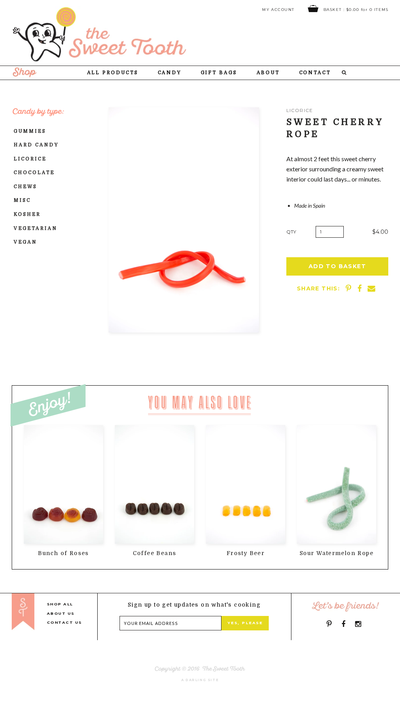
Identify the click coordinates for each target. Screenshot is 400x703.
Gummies (30, 131)
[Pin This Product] (349, 288)
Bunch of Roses (63, 553)
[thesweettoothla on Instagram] (358, 624)
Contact (315, 72)
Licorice (30, 159)
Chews (25, 186)
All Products (113, 72)
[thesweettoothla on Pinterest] (329, 624)
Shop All (60, 604)
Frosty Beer (245, 553)
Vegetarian (35, 228)
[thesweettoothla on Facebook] (343, 624)
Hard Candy (36, 145)
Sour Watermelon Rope (336, 553)
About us (61, 613)
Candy (170, 72)
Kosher (27, 214)
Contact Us (64, 622)
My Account (278, 9)
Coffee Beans (155, 553)
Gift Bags (219, 72)
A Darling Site (200, 680)
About (268, 72)
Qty (291, 232)
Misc (22, 200)
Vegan (25, 242)
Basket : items (354, 9)
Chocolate (34, 172)
